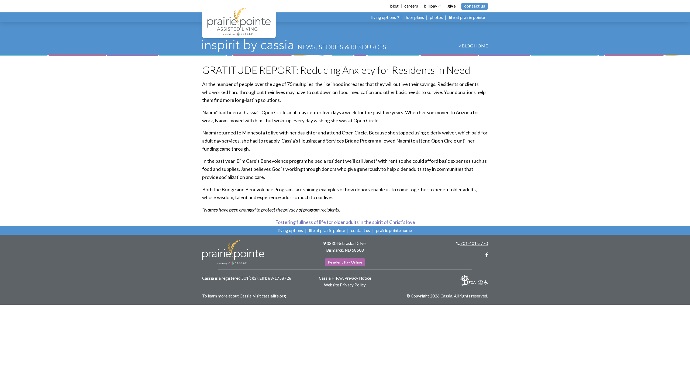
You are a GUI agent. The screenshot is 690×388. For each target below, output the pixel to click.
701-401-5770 (474, 243)
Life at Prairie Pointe (327, 230)
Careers (411, 6)
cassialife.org (274, 295)
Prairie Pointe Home (394, 230)
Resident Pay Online (345, 262)
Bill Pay (430, 6)
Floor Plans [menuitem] (414, 17)
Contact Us (474, 5)
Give (451, 6)
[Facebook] (486, 255)
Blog (394, 6)
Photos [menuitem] (436, 17)
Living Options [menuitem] (383, 17)
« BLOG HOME (473, 45)
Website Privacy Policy (345, 284)
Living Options (290, 230)
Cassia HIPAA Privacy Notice (345, 278)
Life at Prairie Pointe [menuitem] (467, 17)
